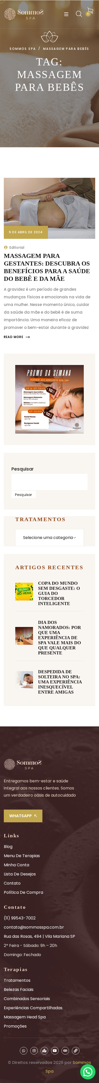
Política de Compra (23, 892)
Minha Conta (16, 865)
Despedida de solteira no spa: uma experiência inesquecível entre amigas (60, 682)
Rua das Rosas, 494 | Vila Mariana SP (39, 936)
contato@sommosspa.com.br (34, 927)
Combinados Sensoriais (27, 999)
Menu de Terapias (22, 856)
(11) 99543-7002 (20, 918)
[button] (87, 1071)
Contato (12, 883)
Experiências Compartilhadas (33, 1008)
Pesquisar (22, 469)
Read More (13, 337)
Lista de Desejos (20, 874)
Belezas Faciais (19, 989)
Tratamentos (17, 980)
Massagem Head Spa (25, 1017)
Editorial (16, 247)
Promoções (15, 1026)
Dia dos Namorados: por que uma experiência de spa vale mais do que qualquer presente (59, 637)
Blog (8, 847)
